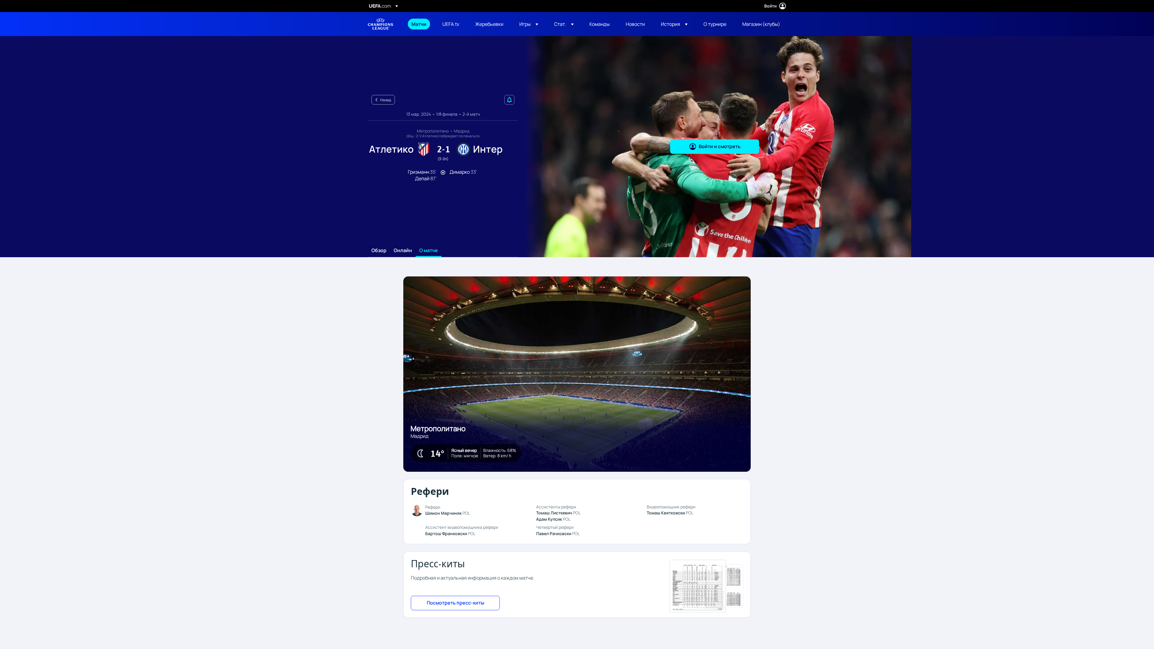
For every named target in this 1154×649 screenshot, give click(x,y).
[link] (419, 24)
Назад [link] (385, 99)
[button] (528, 24)
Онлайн (403, 250)
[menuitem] (419, 24)
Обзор (378, 250)
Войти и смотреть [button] (719, 146)
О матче (428, 250)
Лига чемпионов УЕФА (380, 24)
